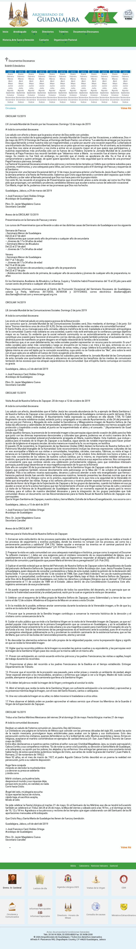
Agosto (10, 90)
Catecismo (84, 866)
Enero (10, 74)
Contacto (44, 41)
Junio (10, 86)
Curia (34, 33)
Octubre (10, 95)
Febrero (10, 76)
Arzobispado (19, 33)
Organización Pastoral (65, 41)
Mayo (10, 83)
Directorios (48, 33)
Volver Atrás (127, 108)
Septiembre (10, 93)
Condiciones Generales (78, 932)
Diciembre (10, 100)
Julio (10, 88)
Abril (10, 81)
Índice (10, 102)
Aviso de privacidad (56, 932)
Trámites (63, 33)
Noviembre (10, 97)
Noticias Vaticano (99, 866)
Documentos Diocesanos (86, 33)
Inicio (5, 31)
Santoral (114, 866)
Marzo (10, 79)
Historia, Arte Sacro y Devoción (18, 41)
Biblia (73, 866)
